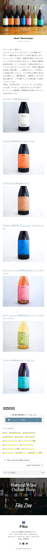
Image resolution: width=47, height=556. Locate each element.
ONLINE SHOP (39, 4)
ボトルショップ (28, 448)
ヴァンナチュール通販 (28, 440)
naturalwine (8, 436)
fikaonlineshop (29, 432)
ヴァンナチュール (10, 440)
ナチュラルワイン (28, 444)
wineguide (31, 436)
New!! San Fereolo (33, 465)
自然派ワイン (21, 452)
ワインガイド (9, 452)
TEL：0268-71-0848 (16, 534)
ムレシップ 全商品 (19, 420)
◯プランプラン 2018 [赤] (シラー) (16, 183)
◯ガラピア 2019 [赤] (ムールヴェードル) (18, 141)
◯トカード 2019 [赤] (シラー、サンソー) (18, 360)
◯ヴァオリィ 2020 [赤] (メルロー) (16, 99)
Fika (5, 432)
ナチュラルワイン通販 (12, 448)
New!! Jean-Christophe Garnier (18, 460)
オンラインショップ (11, 444)
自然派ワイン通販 (36, 452)
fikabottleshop (16, 432)
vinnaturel (20, 436)
